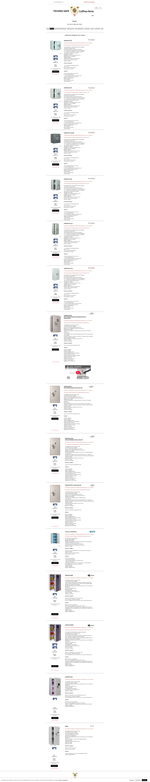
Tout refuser (138, 780)
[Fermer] (148, 780)
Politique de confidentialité (63, 780)
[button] (55, 47)
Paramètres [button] (131, 780)
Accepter (144, 780)
